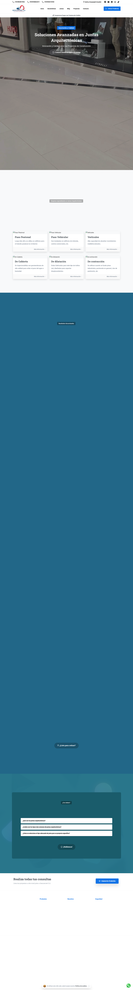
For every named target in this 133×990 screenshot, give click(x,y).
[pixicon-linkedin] (29, 928)
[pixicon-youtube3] (22, 928)
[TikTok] (118, 2)
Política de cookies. (81, 986)
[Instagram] (115, 2)
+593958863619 (35, 2)
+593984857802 (20, 2)
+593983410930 (49, 2)
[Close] (89, 986)
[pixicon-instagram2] (18, 928)
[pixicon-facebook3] (14, 928)
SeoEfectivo (68, 940)
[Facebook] (105, 2)
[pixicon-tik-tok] (26, 928)
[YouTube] (108, 2)
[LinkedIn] (111, 2)
